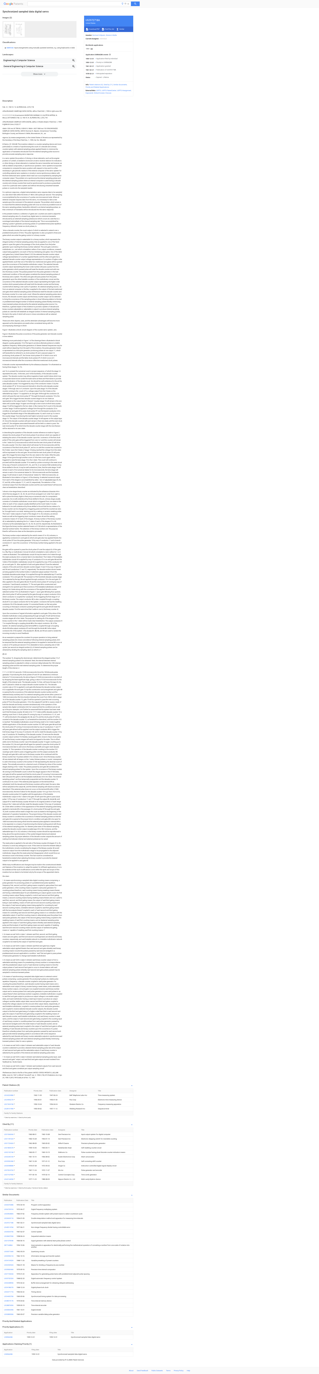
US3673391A (8, 1209)
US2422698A (9, 1095)
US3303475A (8, 1232)
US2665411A (8, 1218)
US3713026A (8, 1274)
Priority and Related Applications (97, 87)
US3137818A (8, 1241)
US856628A (8, 1337)
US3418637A (8, 1287)
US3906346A (8, 1269)
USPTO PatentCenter (109, 90)
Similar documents (120, 85)
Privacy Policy (178, 1371)
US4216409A (9, 1179)
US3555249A (9, 1161)
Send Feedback (142, 1371)
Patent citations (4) (96, 85)
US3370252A (8, 1278)
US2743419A (9, 1104)
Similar (121, 29)
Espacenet (89, 93)
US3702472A (9, 1170)
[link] (39, 48)
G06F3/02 (10, 48)
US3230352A (8, 1265)
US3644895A (8, 1283)
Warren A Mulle (111, 35)
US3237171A (8, 1292)
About (131, 1371)
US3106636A (9, 1134)
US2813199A (9, 1109)
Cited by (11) (108, 85)
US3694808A (9, 1166)
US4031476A (8, 1227)
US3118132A (9, 1139)
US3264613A (9, 1157)
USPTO (98, 90)
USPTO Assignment (124, 90)
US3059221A (8, 1256)
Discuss (108, 93)
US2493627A (9, 1100)
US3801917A (8, 1301)
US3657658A (8, 1205)
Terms (168, 1371)
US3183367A (9, 1148)
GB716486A (8, 1245)
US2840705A (8, 1236)
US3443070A (8, 1296)
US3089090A (8, 1314)
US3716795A (9, 1175)
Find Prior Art (109, 29)
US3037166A (8, 1251)
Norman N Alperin (98, 35)
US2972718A (8, 1223)
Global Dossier (99, 93)
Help (188, 1371)
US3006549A (8, 1310)
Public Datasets (157, 1371)
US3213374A (9, 1152)
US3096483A (8, 1214)
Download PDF (94, 29)
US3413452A (8, 1260)
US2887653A (8, 1305)
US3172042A (9, 1143)
